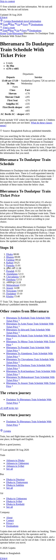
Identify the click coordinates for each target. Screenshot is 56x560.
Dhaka (9, 254)
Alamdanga (12, 274)
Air (18, 24)
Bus (12, 24)
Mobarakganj (12, 285)
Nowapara (11, 290)
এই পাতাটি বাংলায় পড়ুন (9, 408)
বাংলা (5, 17)
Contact (10, 520)
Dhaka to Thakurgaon (17, 482)
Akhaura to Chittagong (17, 463)
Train (5, 24)
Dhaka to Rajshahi (15, 504)
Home (3, 33)
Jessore (9, 288)
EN (1, 17)
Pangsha (10, 265)
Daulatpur (11, 293)
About (9, 517)
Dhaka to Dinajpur (15, 479)
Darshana (11, 279)
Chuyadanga (12, 276)
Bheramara (17, 33)
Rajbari (9, 262)
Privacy (10, 523)
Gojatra (7, 431)
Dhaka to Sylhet (14, 501)
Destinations (37, 24)
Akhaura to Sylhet (15, 466)
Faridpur (10, 260)
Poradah (10, 271)
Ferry (25, 24)
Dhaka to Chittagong (16, 498)
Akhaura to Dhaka (15, 460)
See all (9, 469)
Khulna (10, 296)
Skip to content (7, 1)
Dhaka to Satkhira (15, 485)
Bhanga (10, 257)
